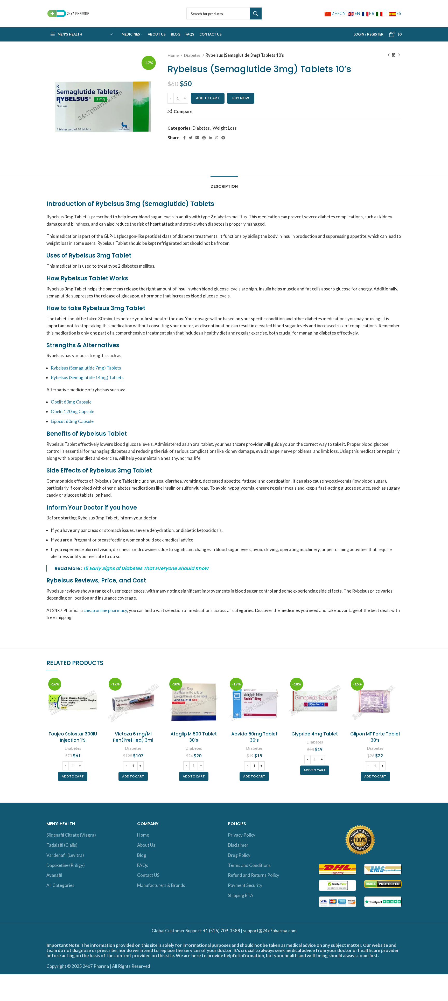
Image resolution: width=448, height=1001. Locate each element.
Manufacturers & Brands (161, 885)
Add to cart (207, 98)
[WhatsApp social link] (217, 137)
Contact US (148, 875)
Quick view (95, 696)
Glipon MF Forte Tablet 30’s (375, 737)
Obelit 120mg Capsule (72, 411)
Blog (141, 855)
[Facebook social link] (184, 137)
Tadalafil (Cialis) (62, 845)
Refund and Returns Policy (253, 875)
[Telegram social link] (223, 137)
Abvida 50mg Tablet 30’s (254, 737)
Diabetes (192, 55)
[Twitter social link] (190, 137)
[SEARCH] (256, 13)
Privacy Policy (241, 835)
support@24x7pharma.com (270, 930)
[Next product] (399, 55)
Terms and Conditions (249, 865)
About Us (146, 845)
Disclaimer (238, 845)
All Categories (60, 885)
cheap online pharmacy (105, 610)
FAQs (142, 865)
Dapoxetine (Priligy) (65, 865)
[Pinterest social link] (204, 137)
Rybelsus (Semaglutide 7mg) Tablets (86, 368)
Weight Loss (225, 128)
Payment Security (245, 885)
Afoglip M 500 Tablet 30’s (194, 737)
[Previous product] (388, 55)
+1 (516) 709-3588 (221, 930)
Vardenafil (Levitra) (65, 855)
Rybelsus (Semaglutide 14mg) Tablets (87, 377)
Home (173, 55)
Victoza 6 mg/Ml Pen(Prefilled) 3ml (133, 737)
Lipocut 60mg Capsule (72, 421)
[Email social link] (197, 137)
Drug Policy (239, 855)
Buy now (240, 98)
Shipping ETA (240, 895)
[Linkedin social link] (210, 137)
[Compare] (95, 684)
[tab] (224, 184)
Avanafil (54, 875)
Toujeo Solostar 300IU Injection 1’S (72, 737)
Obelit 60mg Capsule (71, 402)
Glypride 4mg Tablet (314, 734)
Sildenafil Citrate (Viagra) (71, 835)
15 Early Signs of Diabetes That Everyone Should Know (145, 568)
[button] (72, 776)
